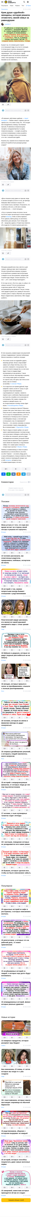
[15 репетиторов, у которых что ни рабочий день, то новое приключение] (16, 928)
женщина (4, 120)
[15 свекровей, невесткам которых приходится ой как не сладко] (16, 1178)
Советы (3, 1045)
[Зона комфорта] (10, 2)
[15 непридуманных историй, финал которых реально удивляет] (16, 990)
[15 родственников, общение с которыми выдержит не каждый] (16, 1119)
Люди (2, 629)
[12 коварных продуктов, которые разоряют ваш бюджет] (16, 1028)
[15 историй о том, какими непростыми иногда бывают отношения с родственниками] (16, 577)
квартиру (8, 216)
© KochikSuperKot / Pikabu (15, 405)
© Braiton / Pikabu (21, 447)
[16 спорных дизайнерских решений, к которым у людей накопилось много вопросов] (16, 739)
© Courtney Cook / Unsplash (7, 181)
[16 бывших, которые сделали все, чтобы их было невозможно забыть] (16, 858)
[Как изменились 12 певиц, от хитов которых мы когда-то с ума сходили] (16, 1057)
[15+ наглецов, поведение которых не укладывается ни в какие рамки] (16, 830)
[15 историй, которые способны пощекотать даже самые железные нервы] (16, 1147)
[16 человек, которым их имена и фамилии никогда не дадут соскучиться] (16, 708)
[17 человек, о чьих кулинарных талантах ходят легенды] (16, 801)
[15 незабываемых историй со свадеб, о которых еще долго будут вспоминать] (16, 959)
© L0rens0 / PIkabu (15, 384)
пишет (26, 118)
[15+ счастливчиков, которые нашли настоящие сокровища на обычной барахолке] (16, 1088)
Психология (4, 9)
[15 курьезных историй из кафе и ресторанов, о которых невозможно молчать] (16, 897)
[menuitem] (4, 5)
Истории (3, 532)
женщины (8, 460)
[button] (6, 469)
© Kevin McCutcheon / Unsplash (8, 336)
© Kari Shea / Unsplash (6, 250)
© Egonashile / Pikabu (22, 427)
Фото (2, 691)
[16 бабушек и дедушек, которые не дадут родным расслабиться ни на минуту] (16, 641)
